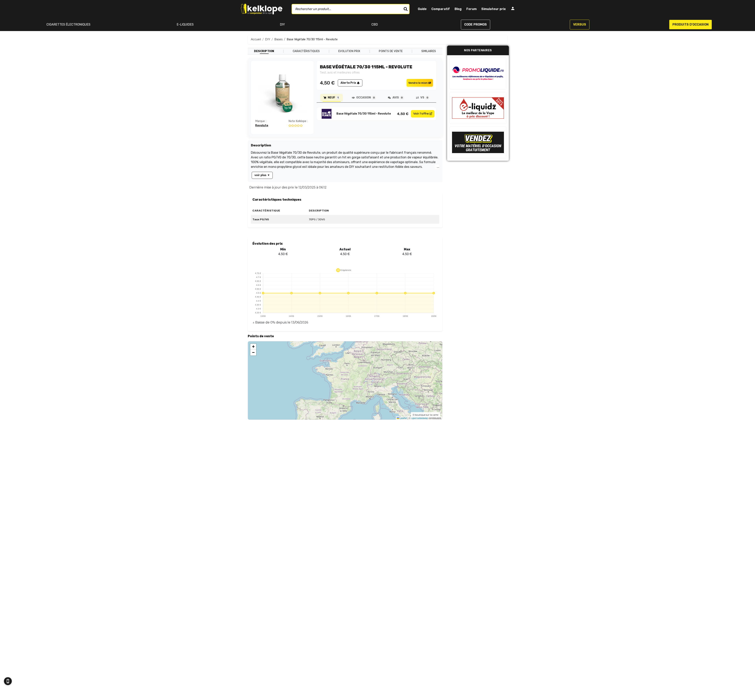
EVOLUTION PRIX (349, 51)
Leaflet (403, 418)
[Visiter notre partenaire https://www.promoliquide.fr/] (477, 74)
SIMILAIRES (428, 51)
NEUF (333, 97)
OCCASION (365, 97)
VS (424, 97)
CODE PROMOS (475, 24)
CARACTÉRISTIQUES (306, 51)
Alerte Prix (348, 83)
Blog (458, 9)
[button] (253, 347)
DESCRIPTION (264, 51)
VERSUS (579, 24)
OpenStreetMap (419, 418)
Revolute (261, 125)
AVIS (397, 97)
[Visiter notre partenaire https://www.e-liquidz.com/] (477, 108)
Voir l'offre (421, 113)
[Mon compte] (513, 9)
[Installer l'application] (8, 681)
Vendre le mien (418, 82)
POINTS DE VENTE (391, 51)
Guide (422, 9)
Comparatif (440, 9)
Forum (471, 9)
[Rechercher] (406, 9)
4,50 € (403, 114)
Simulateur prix (493, 9)
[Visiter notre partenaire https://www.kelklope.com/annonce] (477, 142)
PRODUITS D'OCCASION (690, 24)
